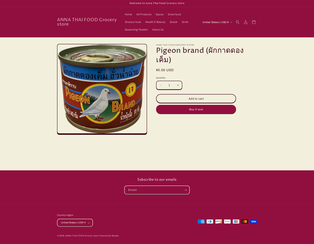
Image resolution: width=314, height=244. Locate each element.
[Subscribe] (185, 190)
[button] (238, 22)
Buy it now (196, 109)
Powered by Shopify (109, 236)
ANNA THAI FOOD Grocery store (82, 236)
